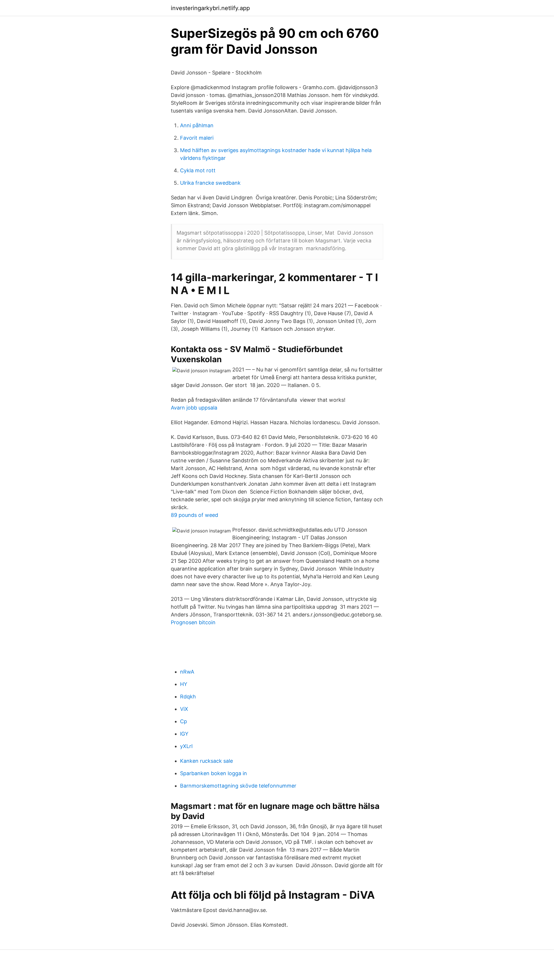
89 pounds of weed (194, 515)
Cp (183, 721)
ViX (184, 709)
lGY (184, 734)
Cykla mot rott (198, 170)
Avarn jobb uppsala (194, 408)
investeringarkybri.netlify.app (210, 8)
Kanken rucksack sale (206, 761)
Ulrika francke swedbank (210, 183)
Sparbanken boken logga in (213, 773)
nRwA (187, 672)
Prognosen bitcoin (193, 622)
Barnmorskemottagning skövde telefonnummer (238, 786)
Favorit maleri (197, 138)
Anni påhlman (197, 125)
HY (183, 684)
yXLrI (186, 746)
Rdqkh (188, 696)
